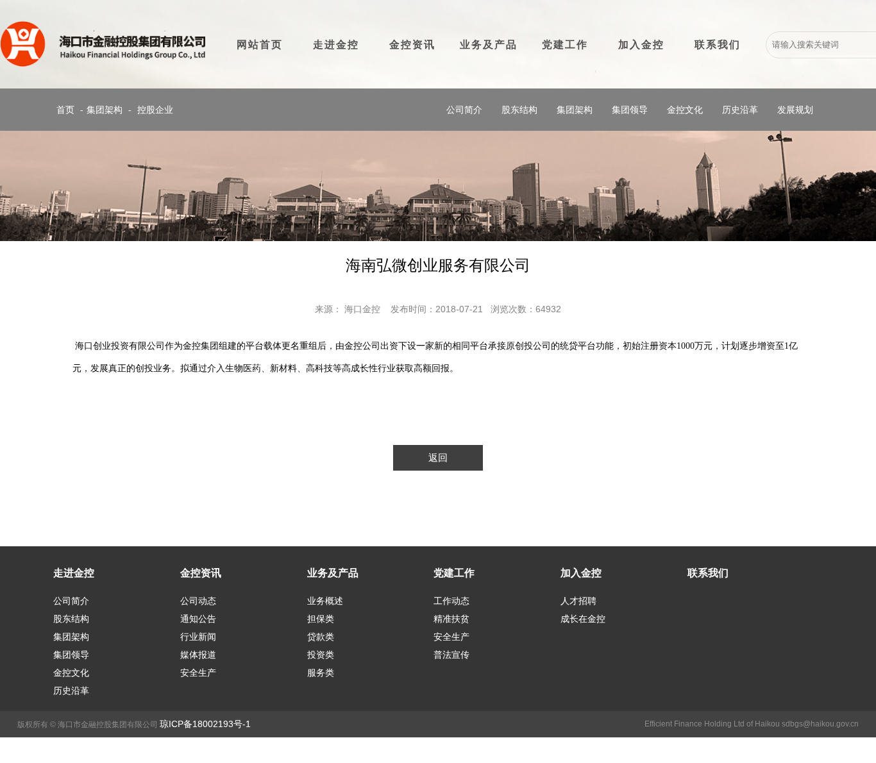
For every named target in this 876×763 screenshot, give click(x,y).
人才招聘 (578, 601)
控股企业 (155, 110)
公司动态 (198, 601)
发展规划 (795, 110)
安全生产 (198, 672)
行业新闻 (198, 637)
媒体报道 (198, 655)
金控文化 (685, 110)
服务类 (320, 672)
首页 (65, 110)
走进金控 (336, 44)
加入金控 (641, 44)
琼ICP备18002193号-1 (205, 724)
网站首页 (260, 44)
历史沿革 (740, 110)
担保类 (320, 619)
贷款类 (320, 637)
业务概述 (325, 601)
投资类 (320, 655)
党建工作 (565, 44)
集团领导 (630, 110)
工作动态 (451, 601)
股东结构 (519, 110)
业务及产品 (489, 44)
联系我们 (718, 44)
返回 (438, 457)
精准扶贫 (451, 619)
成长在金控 (582, 619)
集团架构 (104, 110)
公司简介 (464, 110)
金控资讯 (412, 44)
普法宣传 (451, 655)
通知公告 (198, 619)
